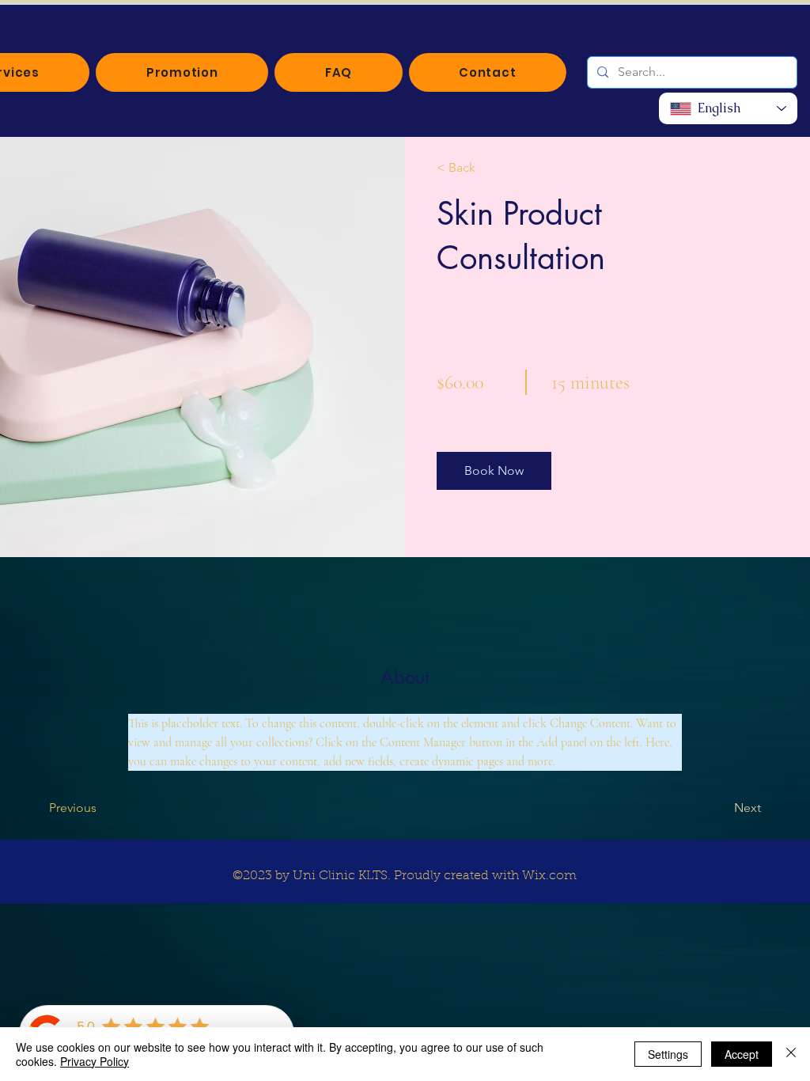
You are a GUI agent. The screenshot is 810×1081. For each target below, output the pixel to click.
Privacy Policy (94, 1061)
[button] (494, 471)
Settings (668, 1054)
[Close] (791, 1054)
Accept (742, 1054)
